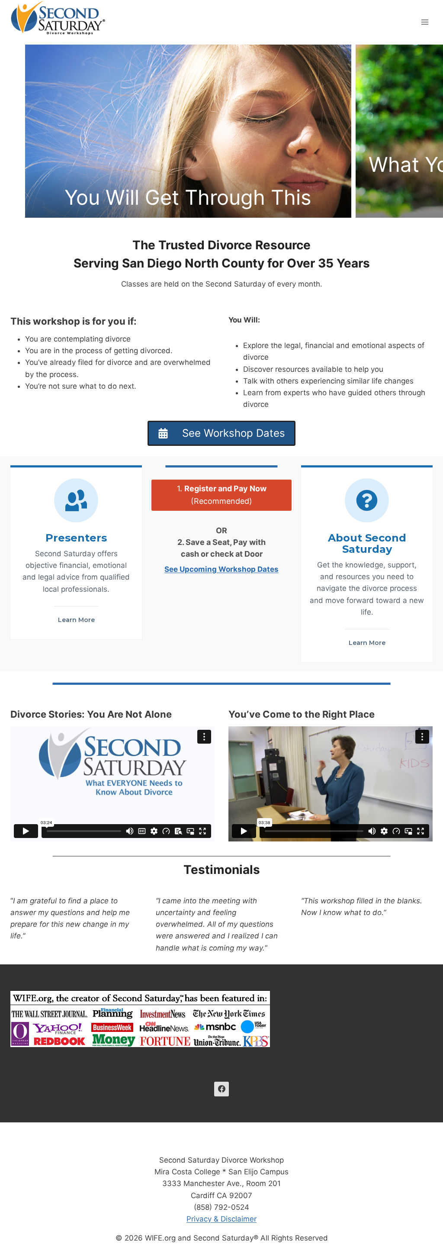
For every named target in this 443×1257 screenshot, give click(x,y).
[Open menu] (425, 22)
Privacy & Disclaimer (221, 1219)
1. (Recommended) (221, 495)
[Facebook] (221, 1089)
